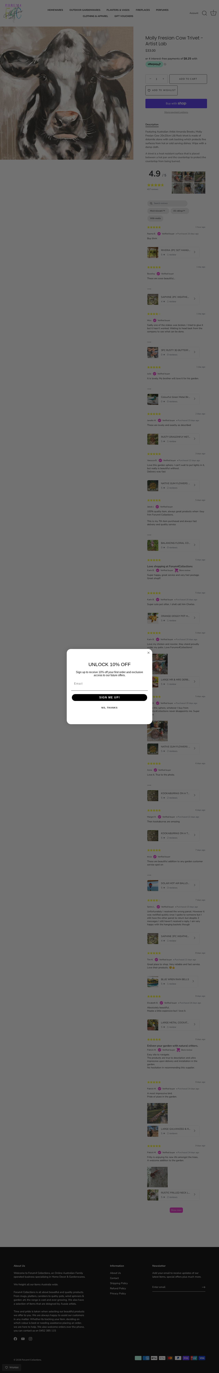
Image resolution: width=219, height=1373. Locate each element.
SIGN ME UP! (109, 697)
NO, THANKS (109, 708)
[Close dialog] (148, 653)
